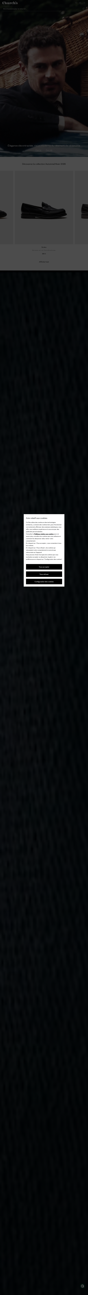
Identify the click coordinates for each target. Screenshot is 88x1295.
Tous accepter (44, 567)
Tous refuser (44, 574)
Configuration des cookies (44, 581)
